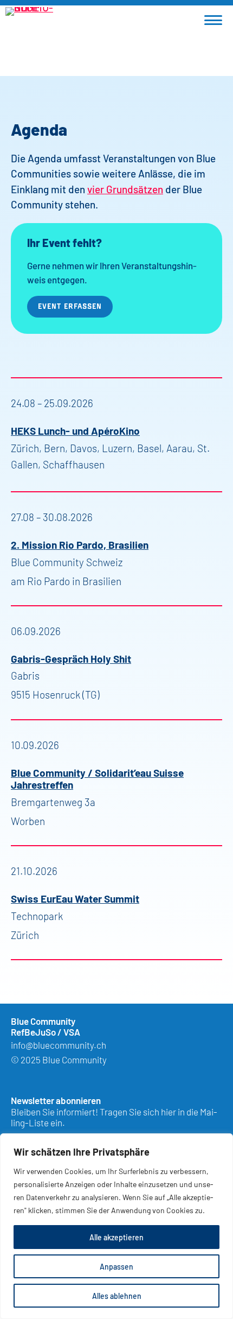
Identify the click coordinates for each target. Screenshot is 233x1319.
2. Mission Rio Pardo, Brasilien (79, 544)
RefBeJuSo (33, 1031)
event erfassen (70, 306)
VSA (71, 1031)
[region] (116, 1226)
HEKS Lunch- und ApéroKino (75, 430)
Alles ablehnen (116, 1296)
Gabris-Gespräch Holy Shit (71, 658)
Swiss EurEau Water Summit (75, 898)
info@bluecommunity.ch (58, 1045)
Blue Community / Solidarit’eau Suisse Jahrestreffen (97, 778)
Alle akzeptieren (116, 1237)
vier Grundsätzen (125, 188)
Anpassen (116, 1266)
